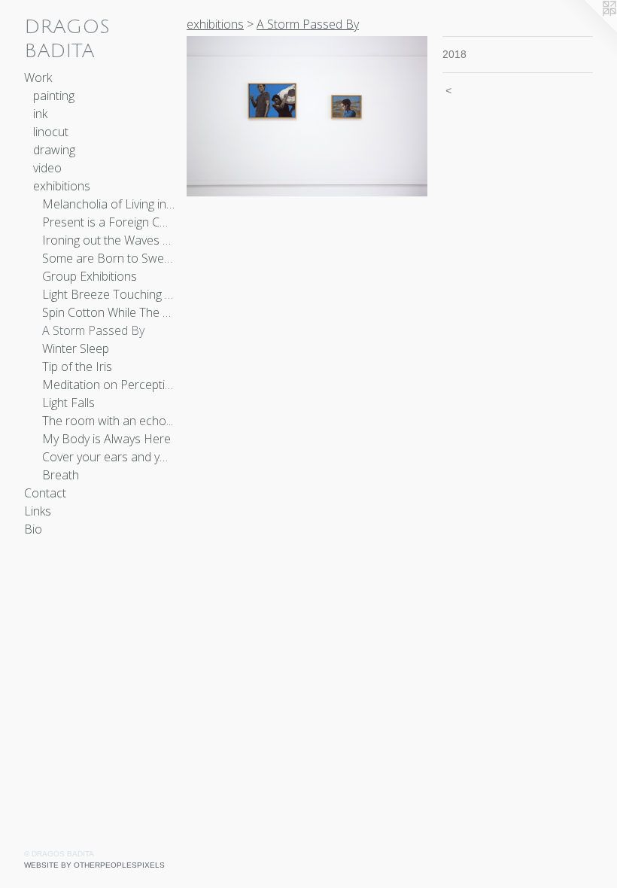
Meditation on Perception (108, 384)
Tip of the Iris (77, 366)
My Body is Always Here (106, 438)
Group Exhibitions (89, 276)
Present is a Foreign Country (108, 222)
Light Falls (68, 402)
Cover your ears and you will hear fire (108, 457)
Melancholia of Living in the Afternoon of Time (108, 204)
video (47, 168)
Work (38, 77)
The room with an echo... (107, 420)
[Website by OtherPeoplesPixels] (587, 30)
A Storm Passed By (93, 330)
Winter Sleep (75, 348)
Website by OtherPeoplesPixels (94, 865)
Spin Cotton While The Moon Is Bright (108, 312)
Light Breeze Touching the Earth (108, 294)
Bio (33, 529)
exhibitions (61, 186)
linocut (50, 131)
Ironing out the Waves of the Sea (108, 240)
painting (53, 95)
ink (40, 113)
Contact (45, 493)
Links (37, 511)
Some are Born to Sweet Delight (108, 258)
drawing (54, 149)
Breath (60, 475)
